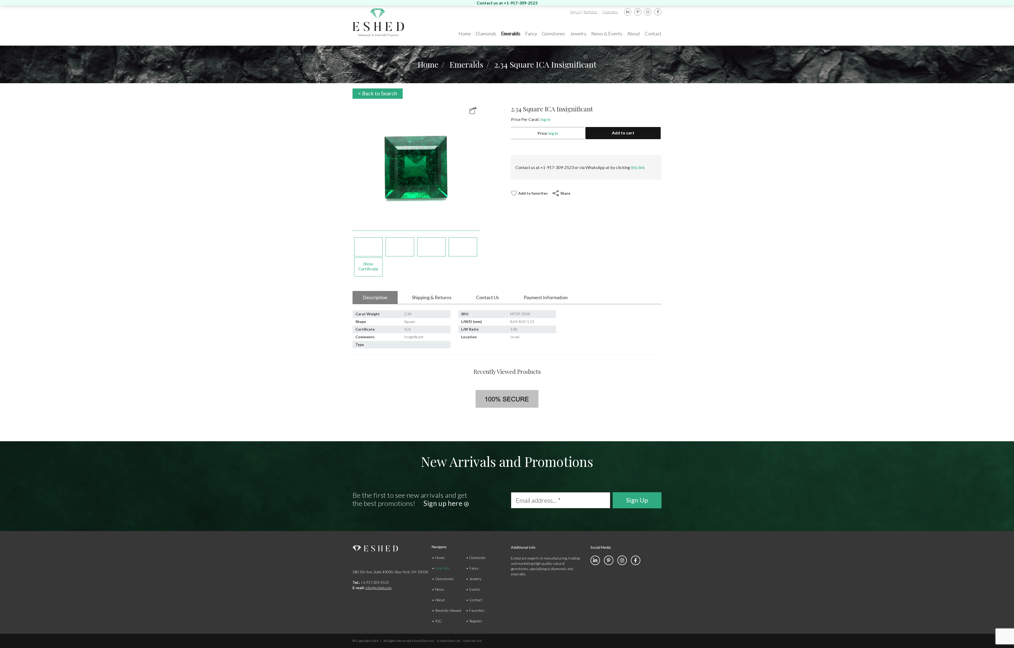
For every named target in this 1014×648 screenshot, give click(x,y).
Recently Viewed (448, 610)
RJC (438, 621)
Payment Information (546, 297)
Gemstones (444, 578)
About (440, 600)
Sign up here (443, 503)
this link (638, 167)
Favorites (610, 12)
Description (375, 297)
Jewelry (475, 578)
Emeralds (466, 64)
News (439, 589)
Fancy (474, 568)
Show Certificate (368, 266)
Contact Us (487, 297)
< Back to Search (377, 93)
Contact (475, 600)
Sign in (575, 12)
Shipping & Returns (432, 297)
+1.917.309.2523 (371, 582)
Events (474, 589)
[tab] (375, 297)
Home (427, 64)
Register (590, 12)
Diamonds (477, 557)
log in (545, 119)
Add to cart (623, 132)
